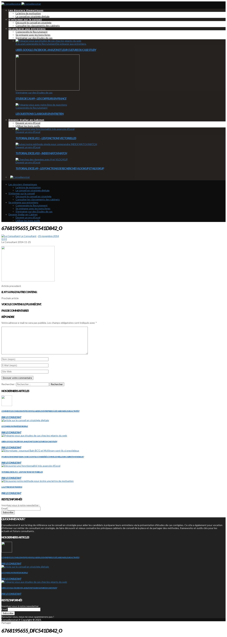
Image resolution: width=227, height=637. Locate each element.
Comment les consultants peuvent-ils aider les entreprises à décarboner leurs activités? (40, 411)
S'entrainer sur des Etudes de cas (34, 92)
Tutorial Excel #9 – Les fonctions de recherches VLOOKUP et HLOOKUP (60, 168)
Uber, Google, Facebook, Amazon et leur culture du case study (56, 50)
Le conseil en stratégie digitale (14, 426)
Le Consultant (28, 236)
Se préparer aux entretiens (71, 43)
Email (4, 508)
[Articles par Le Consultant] (10, 236)
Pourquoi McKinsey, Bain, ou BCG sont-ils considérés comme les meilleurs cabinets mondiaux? (42, 457)
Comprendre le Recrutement (40, 43)
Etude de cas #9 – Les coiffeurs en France (41, 98)
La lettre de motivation (11, 487)
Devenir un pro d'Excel (28, 131)
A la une (20, 43)
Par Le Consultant (11, 417)
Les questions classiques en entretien (39, 113)
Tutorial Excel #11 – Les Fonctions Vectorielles (46, 138)
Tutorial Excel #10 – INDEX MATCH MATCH (41, 153)
